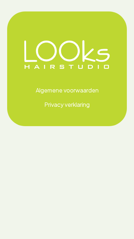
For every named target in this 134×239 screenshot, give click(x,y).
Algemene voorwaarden (67, 90)
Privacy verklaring (67, 104)
